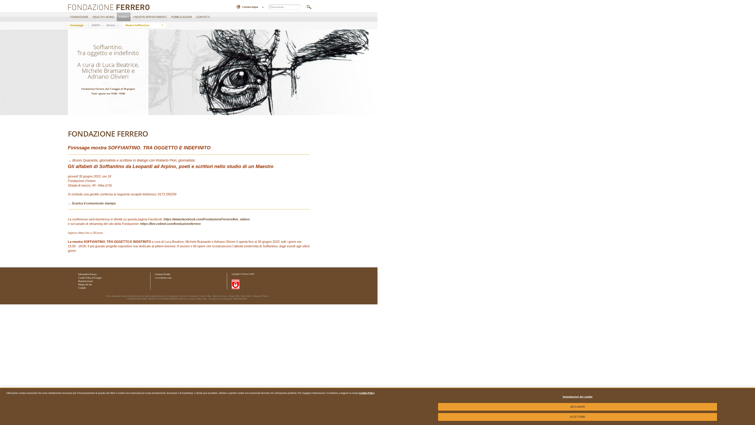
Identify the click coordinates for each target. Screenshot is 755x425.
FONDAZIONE (79, 16)
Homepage (77, 25)
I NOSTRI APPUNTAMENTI (150, 16)
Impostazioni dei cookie (578, 396)
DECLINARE (577, 406)
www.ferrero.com (163, 277)
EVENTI (124, 16)
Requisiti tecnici (85, 281)
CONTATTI (203, 16)
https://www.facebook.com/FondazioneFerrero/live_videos (207, 219)
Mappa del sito (85, 284)
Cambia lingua (250, 7)
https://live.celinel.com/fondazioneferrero (170, 223)
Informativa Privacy (87, 274)
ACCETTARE (577, 416)
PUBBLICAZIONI (181, 16)
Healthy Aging (103, 16)
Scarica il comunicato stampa (94, 203)
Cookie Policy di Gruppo (90, 277)
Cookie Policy (367, 393)
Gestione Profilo (162, 274)
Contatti (82, 287)
